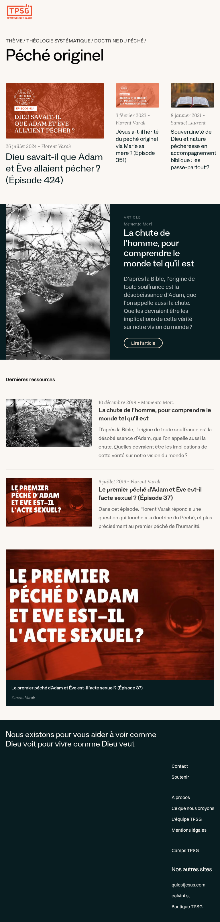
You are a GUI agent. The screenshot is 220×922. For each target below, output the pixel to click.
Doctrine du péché (119, 41)
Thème (14, 41)
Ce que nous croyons (193, 808)
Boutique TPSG (187, 906)
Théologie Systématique (58, 41)
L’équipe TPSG (187, 819)
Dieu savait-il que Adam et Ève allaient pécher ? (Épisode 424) (54, 170)
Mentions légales (189, 830)
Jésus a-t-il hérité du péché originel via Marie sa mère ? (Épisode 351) (137, 147)
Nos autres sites (192, 869)
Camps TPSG (185, 850)
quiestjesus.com (188, 885)
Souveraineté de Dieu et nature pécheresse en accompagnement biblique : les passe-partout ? (193, 150)
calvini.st (181, 895)
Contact (180, 766)
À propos (181, 797)
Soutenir (180, 777)
